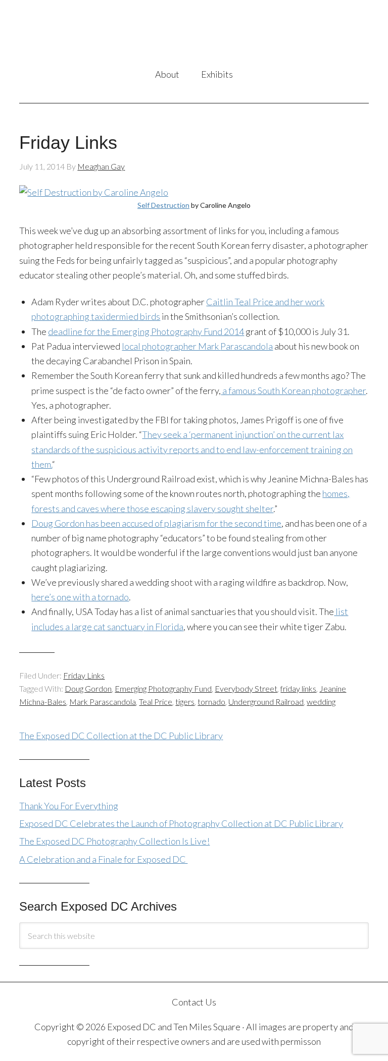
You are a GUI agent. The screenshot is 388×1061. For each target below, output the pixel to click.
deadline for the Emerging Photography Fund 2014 (146, 331)
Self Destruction (163, 205)
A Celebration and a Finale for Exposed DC (103, 859)
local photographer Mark (197, 346)
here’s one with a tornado (80, 596)
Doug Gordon (88, 688)
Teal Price (155, 701)
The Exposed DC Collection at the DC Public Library (121, 735)
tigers (185, 701)
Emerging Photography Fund (163, 688)
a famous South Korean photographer (293, 390)
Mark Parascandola (102, 701)
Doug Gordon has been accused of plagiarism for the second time (156, 523)
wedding (321, 701)
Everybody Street (246, 688)
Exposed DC (193, 35)
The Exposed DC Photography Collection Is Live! (114, 841)
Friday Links (68, 142)
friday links (298, 688)
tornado (211, 701)
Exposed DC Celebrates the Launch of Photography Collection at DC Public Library (181, 823)
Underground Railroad (266, 701)
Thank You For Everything (68, 805)
